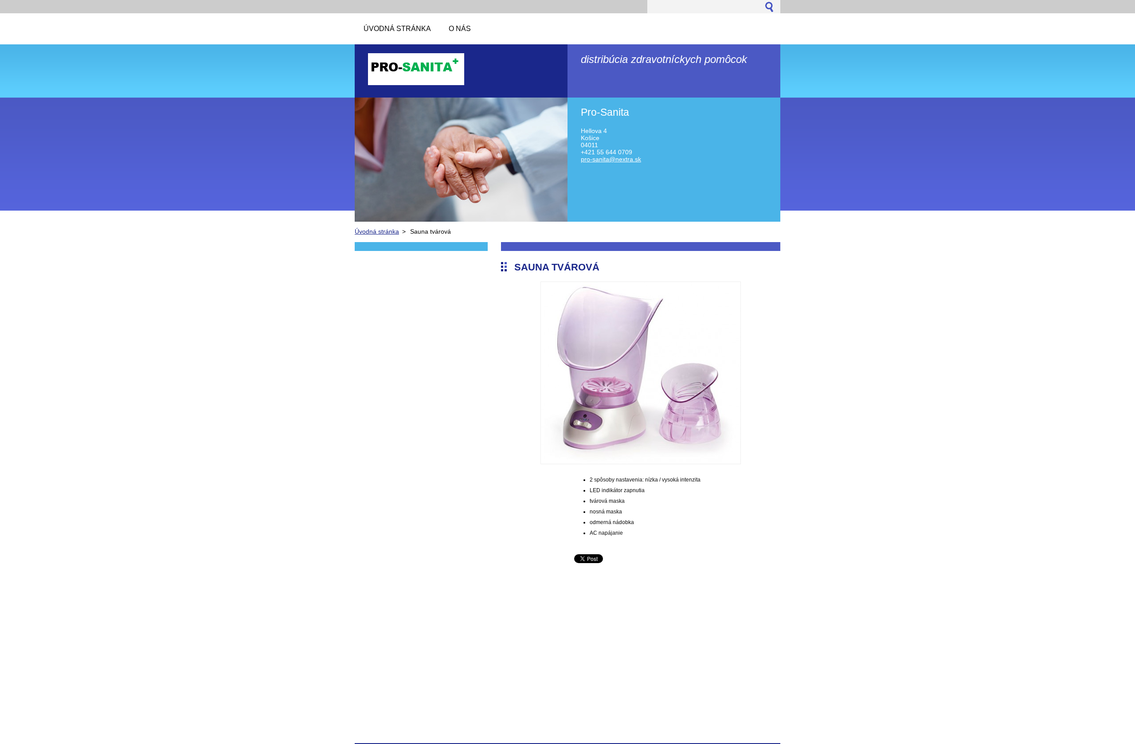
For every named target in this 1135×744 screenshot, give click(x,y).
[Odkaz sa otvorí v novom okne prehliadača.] (640, 462)
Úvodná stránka (377, 231)
